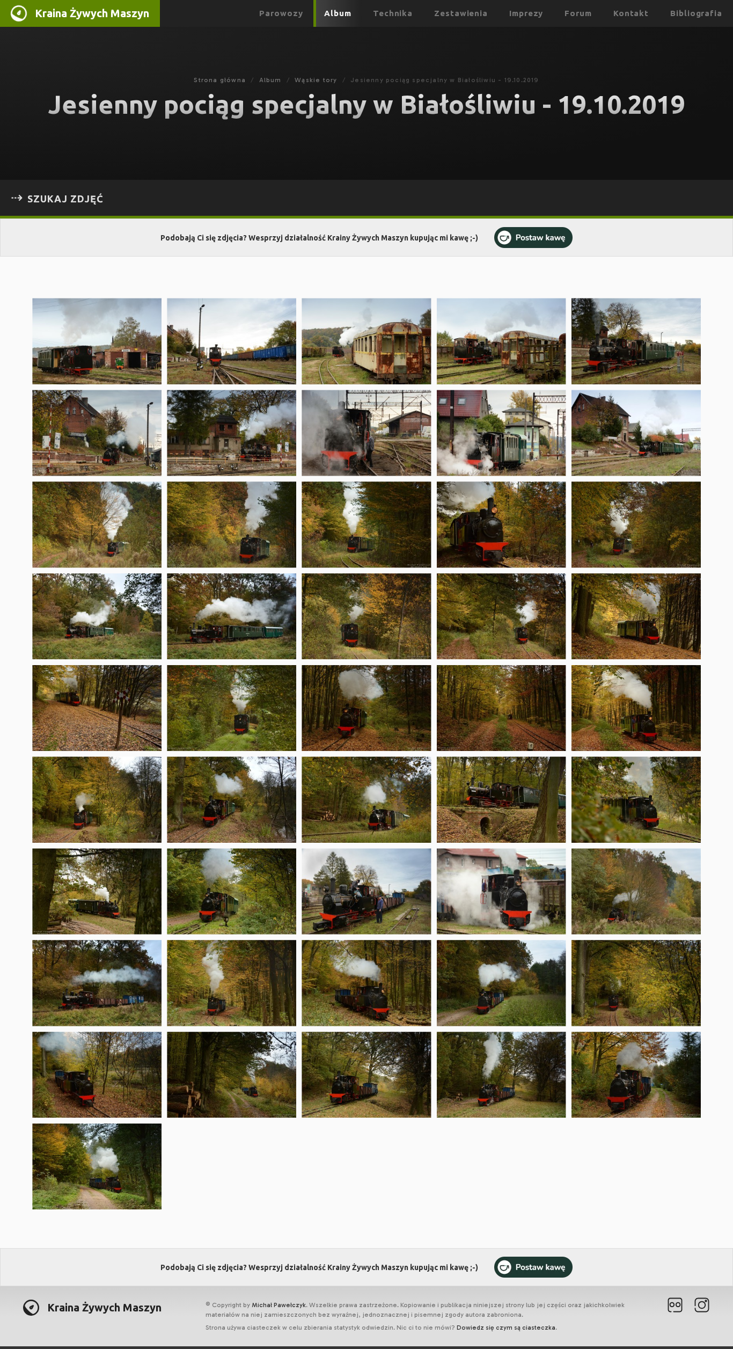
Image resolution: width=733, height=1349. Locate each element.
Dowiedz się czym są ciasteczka (506, 1327)
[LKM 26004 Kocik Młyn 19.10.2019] (231, 891)
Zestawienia (461, 13)
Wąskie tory (316, 80)
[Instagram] (702, 1306)
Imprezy (526, 13)
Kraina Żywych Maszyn (92, 13)
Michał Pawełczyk (279, 1305)
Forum (578, 13)
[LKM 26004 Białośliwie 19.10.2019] (231, 341)
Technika (393, 13)
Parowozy (281, 13)
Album (337, 13)
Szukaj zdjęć (65, 198)
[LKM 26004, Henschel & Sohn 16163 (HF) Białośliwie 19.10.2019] (97, 341)
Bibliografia (696, 13)
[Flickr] (675, 1306)
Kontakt (631, 13)
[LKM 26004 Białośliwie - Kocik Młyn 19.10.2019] (97, 525)
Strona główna (220, 80)
